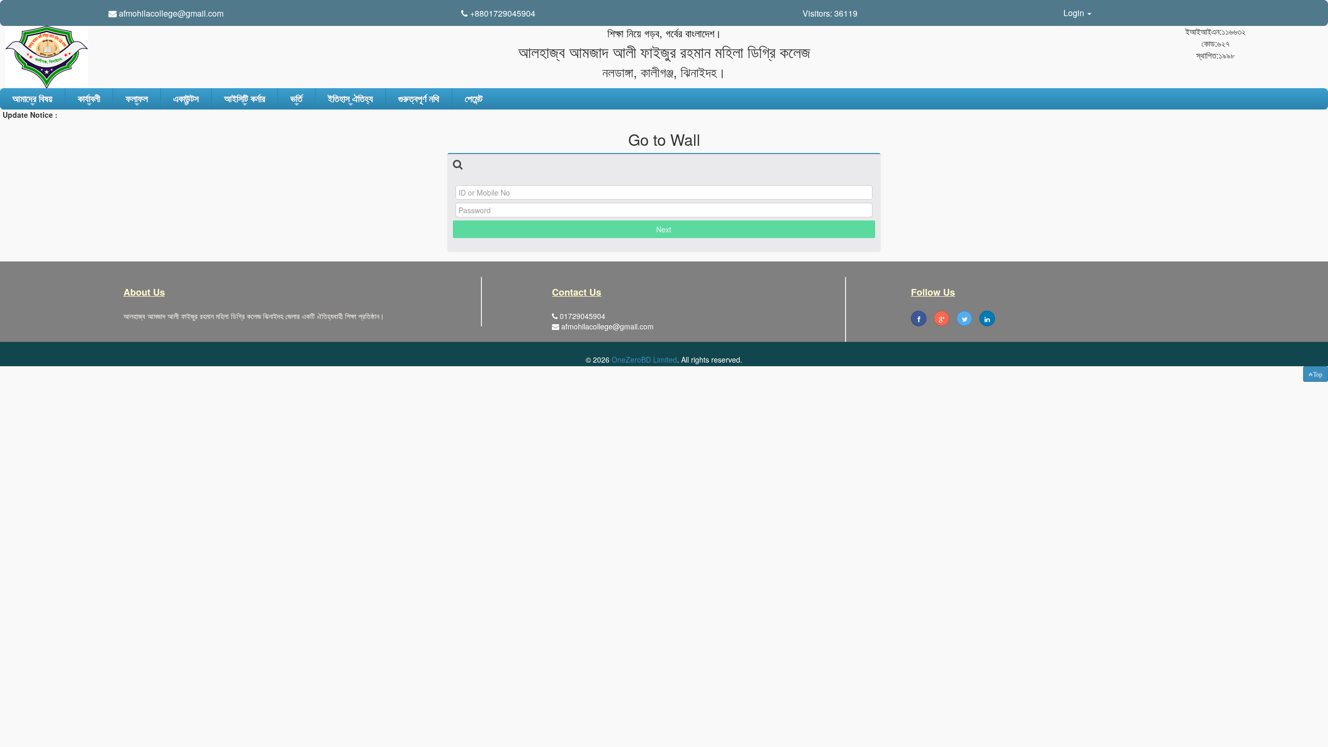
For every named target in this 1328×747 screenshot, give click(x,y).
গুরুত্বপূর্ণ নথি (418, 98)
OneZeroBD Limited (644, 359)
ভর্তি (296, 100)
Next (663, 229)
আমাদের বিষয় (32, 100)
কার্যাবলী (89, 100)
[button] (1315, 374)
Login (1074, 13)
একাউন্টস (186, 100)
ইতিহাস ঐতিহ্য (350, 100)
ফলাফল (137, 100)
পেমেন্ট (473, 98)
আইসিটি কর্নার (244, 100)
